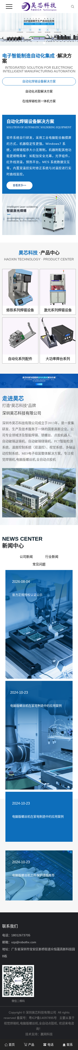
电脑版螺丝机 (29, 1023)
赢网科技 (47, 1034)
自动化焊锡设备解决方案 (39, 81)
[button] (33, 43)
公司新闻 (26, 556)
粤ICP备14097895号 (43, 1018)
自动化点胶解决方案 (39, 91)
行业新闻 (51, 556)
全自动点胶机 (48, 1023)
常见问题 (39, 564)
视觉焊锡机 (11, 1023)
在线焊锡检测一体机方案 (39, 101)
